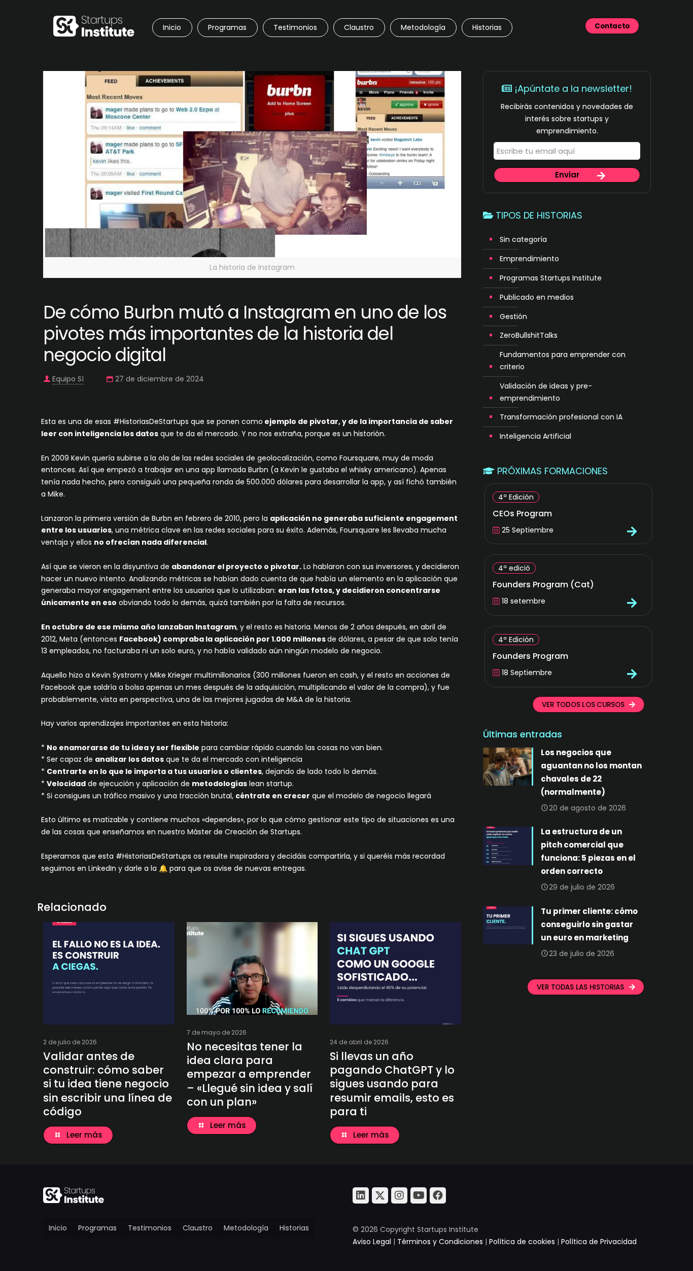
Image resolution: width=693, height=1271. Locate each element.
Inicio (58, 1228)
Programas (97, 1228)
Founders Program (530, 656)
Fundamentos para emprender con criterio (563, 360)
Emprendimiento (529, 259)
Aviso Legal (372, 1242)
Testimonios (149, 1228)
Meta (68, 639)
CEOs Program (522, 513)
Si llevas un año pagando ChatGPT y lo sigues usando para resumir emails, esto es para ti (392, 1084)
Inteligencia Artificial (535, 436)
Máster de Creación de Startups (243, 832)
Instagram (215, 627)
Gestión (513, 316)
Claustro (198, 1228)
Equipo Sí (68, 379)
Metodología (246, 1228)
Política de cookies (522, 1242)
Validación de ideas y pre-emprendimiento (546, 392)
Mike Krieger (171, 675)
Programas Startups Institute (551, 278)
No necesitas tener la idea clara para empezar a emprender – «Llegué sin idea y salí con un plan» (250, 1074)
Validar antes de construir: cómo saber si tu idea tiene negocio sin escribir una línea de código (107, 1084)
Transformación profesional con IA (561, 417)
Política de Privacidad (599, 1242)
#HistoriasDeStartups (151, 421)
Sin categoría (523, 239)
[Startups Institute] (93, 25)
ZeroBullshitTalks (529, 335)
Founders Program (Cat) (543, 584)
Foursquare (359, 458)
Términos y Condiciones (440, 1242)
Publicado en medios (537, 297)
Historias (294, 1228)
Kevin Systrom (117, 675)
